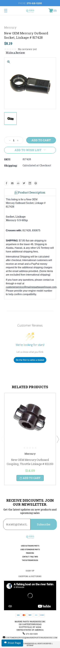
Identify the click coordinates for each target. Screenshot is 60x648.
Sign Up (30, 570)
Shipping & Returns (30, 576)
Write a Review (15, 52)
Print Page (14, 642)
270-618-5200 (34, 3)
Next (57, 439)
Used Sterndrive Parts (30, 549)
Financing (30, 553)
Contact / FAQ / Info (30, 557)
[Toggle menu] (9, 10)
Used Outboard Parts (30, 546)
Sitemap (30, 645)
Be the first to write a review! (30, 359)
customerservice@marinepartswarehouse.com (31, 287)
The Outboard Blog (30, 560)
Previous (2, 439)
